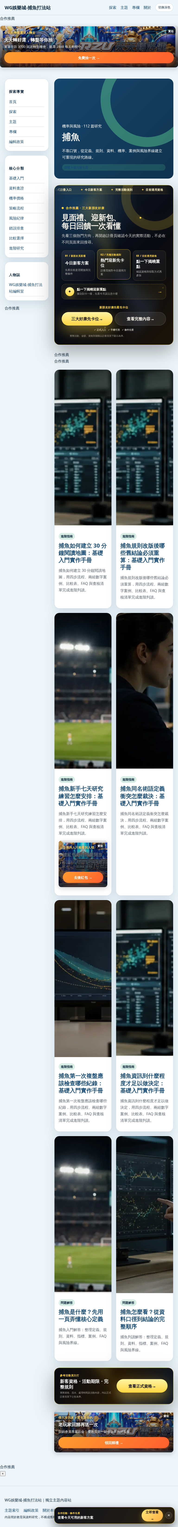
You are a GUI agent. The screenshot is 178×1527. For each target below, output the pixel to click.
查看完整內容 (140, 318)
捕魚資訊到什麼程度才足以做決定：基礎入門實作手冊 (142, 1083)
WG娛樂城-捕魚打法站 (28, 7)
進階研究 (16, 248)
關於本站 (50, 1510)
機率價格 (16, 198)
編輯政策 (16, 141)
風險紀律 (16, 218)
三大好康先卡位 (87, 318)
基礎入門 (16, 178)
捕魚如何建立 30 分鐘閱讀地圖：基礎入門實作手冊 (83, 553)
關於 (147, 7)
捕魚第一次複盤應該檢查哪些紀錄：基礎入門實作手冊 (81, 1083)
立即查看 (152, 1515)
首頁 (12, 101)
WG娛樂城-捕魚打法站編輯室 (25, 288)
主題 (124, 7)
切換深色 (164, 7)
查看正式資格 (142, 1386)
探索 (112, 7)
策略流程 (16, 208)
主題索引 (12, 1510)
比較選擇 (16, 238)
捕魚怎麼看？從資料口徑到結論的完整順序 (142, 1319)
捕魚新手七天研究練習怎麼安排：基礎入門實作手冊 (81, 796)
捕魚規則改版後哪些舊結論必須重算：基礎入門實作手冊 (142, 556)
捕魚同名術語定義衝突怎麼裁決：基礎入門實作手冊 (142, 796)
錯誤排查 (16, 228)
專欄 (136, 7)
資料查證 (16, 188)
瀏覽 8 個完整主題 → (78, 167)
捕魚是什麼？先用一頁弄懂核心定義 (81, 1315)
